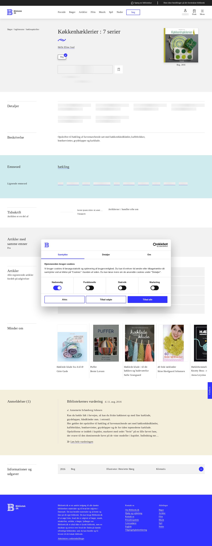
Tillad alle (147, 299)
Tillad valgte (106, 299)
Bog (62, 57)
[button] (131, 469)
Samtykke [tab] (63, 254)
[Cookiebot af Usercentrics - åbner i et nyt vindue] (155, 245)
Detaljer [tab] (106, 254)
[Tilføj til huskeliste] (119, 69)
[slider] (181, 49)
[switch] (90, 288)
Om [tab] (149, 254)
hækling (63, 167)
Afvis (64, 299)
